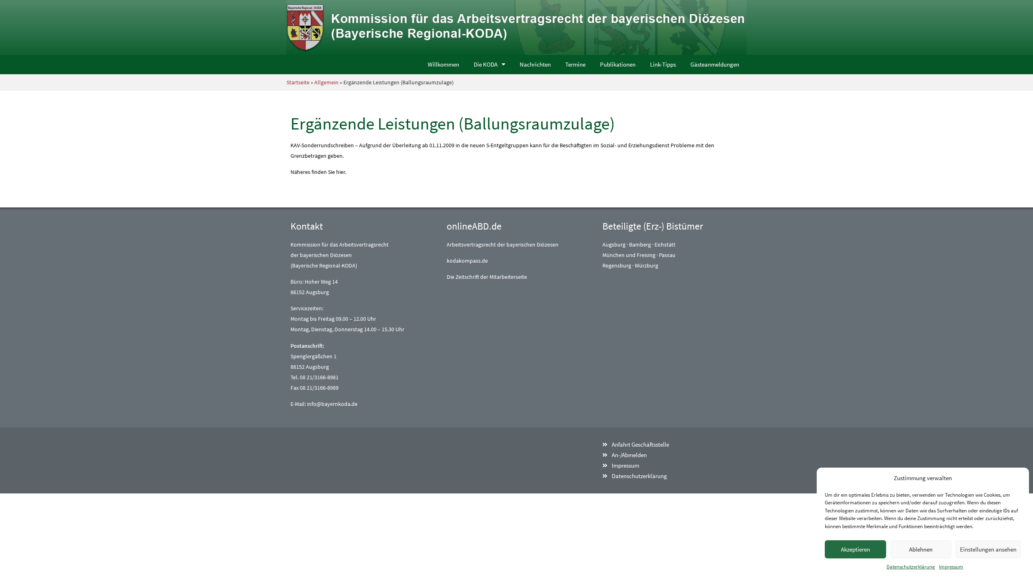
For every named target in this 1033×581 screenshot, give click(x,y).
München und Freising (628, 255)
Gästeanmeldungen (714, 64)
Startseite (297, 82)
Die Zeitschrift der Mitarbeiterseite (487, 276)
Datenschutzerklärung (911, 566)
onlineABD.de (474, 226)
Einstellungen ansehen (988, 549)
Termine (575, 64)
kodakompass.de (467, 260)
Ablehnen (921, 549)
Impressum (951, 566)
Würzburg (646, 265)
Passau (667, 255)
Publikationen (618, 64)
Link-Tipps (663, 64)
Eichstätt (665, 244)
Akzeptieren (855, 549)
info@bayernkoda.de (332, 404)
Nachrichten (535, 64)
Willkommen (443, 64)
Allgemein (326, 82)
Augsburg (613, 244)
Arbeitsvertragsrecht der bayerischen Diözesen (502, 244)
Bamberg (640, 244)
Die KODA (486, 64)
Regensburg (616, 265)
